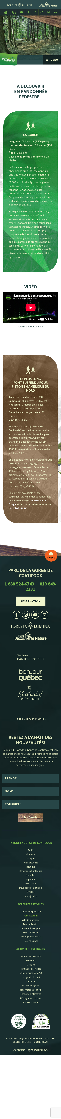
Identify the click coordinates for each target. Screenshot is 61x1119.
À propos (30, 879)
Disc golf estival (30, 932)
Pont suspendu (31, 915)
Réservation (22, 12)
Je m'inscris (30, 817)
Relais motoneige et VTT (30, 989)
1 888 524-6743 (19, 583)
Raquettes (31, 960)
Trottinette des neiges (30, 968)
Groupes (31, 858)
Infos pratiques (31, 862)
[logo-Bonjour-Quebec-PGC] (30, 669)
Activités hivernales (30, 949)
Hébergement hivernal (30, 998)
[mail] (44, 615)
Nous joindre (48, 12)
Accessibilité (30, 883)
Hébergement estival (31, 936)
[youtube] (35, 615)
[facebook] (16, 615)
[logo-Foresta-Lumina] (30, 623)
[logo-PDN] (30, 633)
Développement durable (30, 887)
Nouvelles (30, 875)
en (55, 12)
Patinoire (30, 981)
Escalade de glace (30, 985)
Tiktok (41, 12)
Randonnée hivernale (31, 956)
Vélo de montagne (31, 920)
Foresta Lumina (18, 508)
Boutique (30, 866)
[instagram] (26, 615)
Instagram (35, 12)
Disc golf (31, 964)
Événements (31, 854)
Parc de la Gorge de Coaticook (31, 842)
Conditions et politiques (30, 871)
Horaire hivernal (30, 1002)
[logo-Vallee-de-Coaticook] (30, 687)
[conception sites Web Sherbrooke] (38, 1050)
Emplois (6, 11)
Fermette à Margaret (31, 928)
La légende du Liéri (31, 977)
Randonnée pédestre (31, 911)
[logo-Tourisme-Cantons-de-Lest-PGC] (31, 652)
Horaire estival (31, 940)
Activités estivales (31, 904)
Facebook (29, 12)
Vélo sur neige (31, 973)
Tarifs (30, 850)
